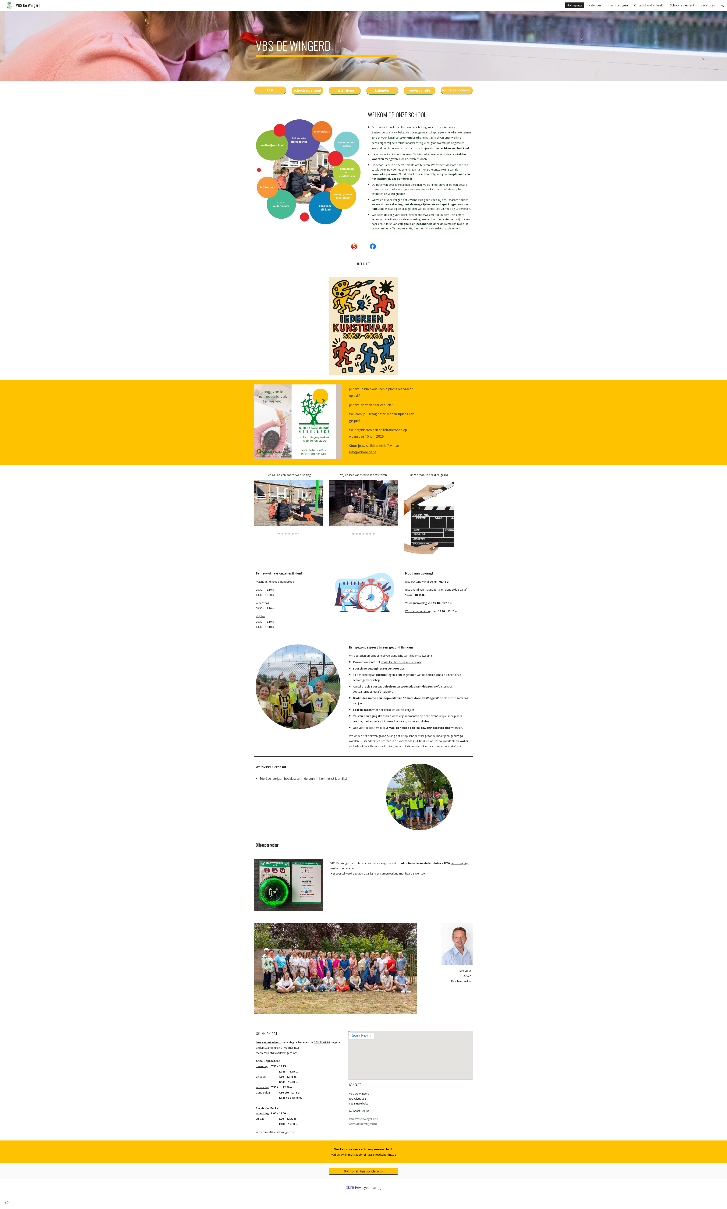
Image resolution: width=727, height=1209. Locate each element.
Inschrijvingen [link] (618, 5)
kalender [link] (595, 5)
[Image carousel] (288, 507)
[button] (722, 5)
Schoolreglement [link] (682, 5)
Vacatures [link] (708, 5)
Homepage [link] (574, 5)
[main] (326, 46)
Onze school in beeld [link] (649, 5)
